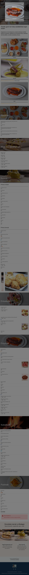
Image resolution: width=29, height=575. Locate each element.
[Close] (22, 4)
